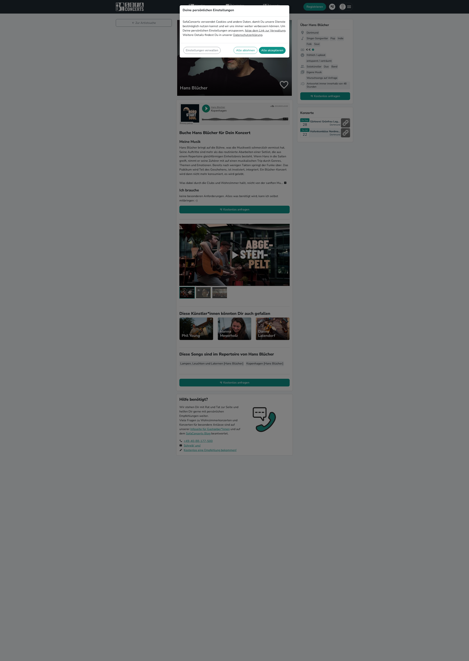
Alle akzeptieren (272, 50)
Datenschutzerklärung (247, 35)
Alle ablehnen (245, 50)
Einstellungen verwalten (202, 50)
